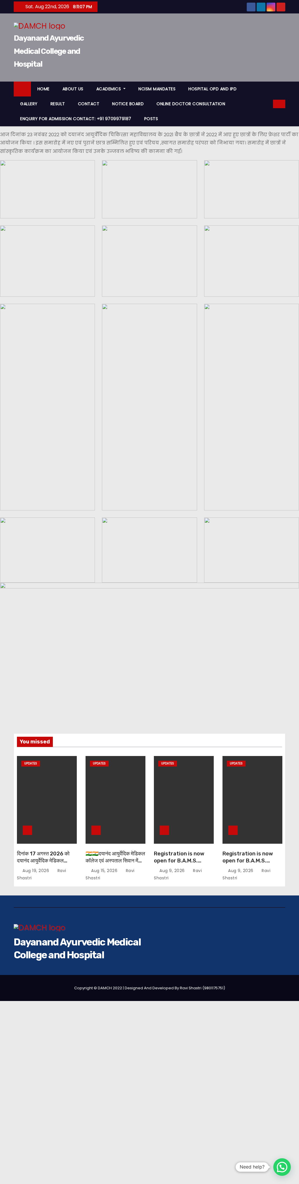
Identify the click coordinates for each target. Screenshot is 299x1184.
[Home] (22, 89)
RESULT (58, 104)
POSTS (151, 119)
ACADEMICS (109, 89)
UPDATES (30, 763)
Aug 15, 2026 (105, 871)
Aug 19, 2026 (36, 871)
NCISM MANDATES (156, 89)
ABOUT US (73, 89)
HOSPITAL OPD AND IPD (212, 89)
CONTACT (89, 104)
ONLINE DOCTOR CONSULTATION (191, 104)
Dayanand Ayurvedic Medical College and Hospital (49, 51)
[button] (269, 103)
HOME (43, 89)
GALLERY (29, 104)
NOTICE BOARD (128, 104)
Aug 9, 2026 (172, 871)
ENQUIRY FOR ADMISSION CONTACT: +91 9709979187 (75, 119)
